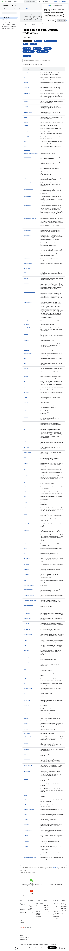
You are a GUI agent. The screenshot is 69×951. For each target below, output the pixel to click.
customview (26, 324)
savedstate (26, 650)
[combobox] (30, 1)
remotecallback (27, 629)
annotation (26, 82)
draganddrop (27, 343)
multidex (25, 514)
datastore (26, 334)
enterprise (26, 368)
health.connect (27, 410)
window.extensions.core (29, 809)
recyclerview (26, 623)
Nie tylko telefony (50, 41)
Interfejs (27, 56)
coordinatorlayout (28, 263)
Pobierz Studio (56, 916)
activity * (26, 72)
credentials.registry (28, 302)
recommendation (27, 618)
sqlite (25, 683)
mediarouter (26, 507)
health (25, 405)
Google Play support (63, 911)
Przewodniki (12, 8)
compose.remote (27, 230)
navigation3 (26, 530)
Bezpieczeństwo (28, 51)
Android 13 (46, 911)
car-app (25, 141)
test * (25, 693)
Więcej (15, 1)
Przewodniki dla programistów (56, 910)
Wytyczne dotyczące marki (37, 944)
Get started (5, 5)
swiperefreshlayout (28, 688)
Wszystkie (28, 41)
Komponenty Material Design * (30, 857)
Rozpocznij (62, 20)
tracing (25, 713)
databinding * (27, 327)
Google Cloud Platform (25, 937)
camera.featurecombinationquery (31, 153)
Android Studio (56, 1)
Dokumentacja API (56, 914)
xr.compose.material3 (28, 830)
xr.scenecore (26, 852)
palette (25, 548)
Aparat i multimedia (30, 912)
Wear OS (38, 908)
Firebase (21, 935)
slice (25, 669)
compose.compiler (28, 182)
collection (26, 166)
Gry (29, 903)
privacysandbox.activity (29, 585)
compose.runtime (27, 235)
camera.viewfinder (27, 157)
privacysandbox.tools (28, 605)
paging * (25, 543)
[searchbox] (9, 13)
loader (25, 487)
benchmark (26, 122)
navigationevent (27, 534)
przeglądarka (26, 136)
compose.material (27, 196)
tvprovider (26, 729)
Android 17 (46, 903)
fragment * (26, 376)
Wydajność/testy (42, 51)
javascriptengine (27, 452)
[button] (9, 20)
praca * (25, 814)
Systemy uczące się (30, 906)
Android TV (38, 916)
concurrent (26, 249)
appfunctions (27, 93)
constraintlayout (27, 253)
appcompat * (27, 87)
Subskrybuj (52, 947)
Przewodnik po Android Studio (56, 906)
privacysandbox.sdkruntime (30, 600)
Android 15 (46, 907)
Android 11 (46, 916)
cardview (25, 162)
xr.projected (26, 841)
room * (25, 640)
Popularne (38, 41)
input (25, 441)
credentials (26, 283)
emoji (25, 358)
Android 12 (46, 913)
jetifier (25, 457)
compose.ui (26, 242)
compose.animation (28, 178)
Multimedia (37, 48)
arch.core (26, 106)
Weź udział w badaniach (64, 914)
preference (26, 574)
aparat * (25, 146)
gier (24, 381)
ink (24, 429)
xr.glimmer (26, 835)
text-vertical (26, 705)
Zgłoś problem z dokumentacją (64, 907)
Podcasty (22, 922)
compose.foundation (28, 189)
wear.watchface (27, 784)
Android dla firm (22, 910)
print (25, 580)
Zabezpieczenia (23, 913)
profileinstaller (27, 613)
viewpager (26, 743)
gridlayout (26, 402)
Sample (21, 8)
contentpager (27, 258)
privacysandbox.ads (28, 589)
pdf (24, 553)
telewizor (26, 723)
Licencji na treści (56, 867)
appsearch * (26, 101)
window (25, 804)
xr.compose (26, 824)
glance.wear (26, 392)
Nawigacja (47, 48)
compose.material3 (28, 205)
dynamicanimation (28, 353)
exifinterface (26, 371)
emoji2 (25, 363)
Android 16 (46, 905)
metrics (25, 519)
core (25, 272)
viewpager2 (26, 749)
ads (24, 77)
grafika (25, 397)
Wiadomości (22, 918)
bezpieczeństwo (27, 658)
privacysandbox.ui (28, 610)
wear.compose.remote (28, 765)
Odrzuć (52, 20)
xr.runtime (26, 846)
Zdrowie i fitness (30, 909)
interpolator (26, 447)
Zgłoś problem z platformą (64, 903)
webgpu (25, 795)
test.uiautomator (27, 700)
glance (25, 387)
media (25, 496)
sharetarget (26, 662)
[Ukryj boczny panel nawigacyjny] (16, 948)
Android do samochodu (38, 914)
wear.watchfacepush (28, 788)
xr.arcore (25, 819)
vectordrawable (27, 733)
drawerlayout (26, 350)
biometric (26, 125)
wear (25, 754)
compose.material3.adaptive (30, 218)
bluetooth (26, 132)
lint (24, 482)
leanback (26, 463)
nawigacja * (26, 523)
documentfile (26, 340)
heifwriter (26, 417)
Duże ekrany (39, 905)
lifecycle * (26, 475)
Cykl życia (27, 48)
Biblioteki (28, 8)
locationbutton (27, 268)
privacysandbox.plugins (29, 595)
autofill (25, 117)
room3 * (25, 645)
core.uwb (26, 278)
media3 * (25, 503)
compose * (26, 171)
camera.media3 (27, 150)
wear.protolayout (27, 771)
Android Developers (26, 24)
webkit (25, 800)
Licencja (28, 944)
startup (25, 678)
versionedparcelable (28, 736)
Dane (25, 44)
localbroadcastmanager (29, 491)
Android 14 (46, 909)
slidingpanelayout (27, 674)
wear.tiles (26, 779)
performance (26, 564)
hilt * (25, 423)
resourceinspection (28, 634)
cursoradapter (27, 320)
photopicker (26, 569)
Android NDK (55, 918)
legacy (25, 469)
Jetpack (13, 5)
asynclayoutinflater (28, 112)
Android (21, 907)
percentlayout (27, 558)
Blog (21, 920)
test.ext (25, 697)
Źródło (21, 915)
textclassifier (26, 708)
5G (28, 917)
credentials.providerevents (29, 292)
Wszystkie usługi (23, 939)
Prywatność (30, 915)
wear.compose (27, 759)
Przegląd (4, 8)
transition (26, 718)
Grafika (33, 44)
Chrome (21, 933)
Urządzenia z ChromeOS (39, 910)
